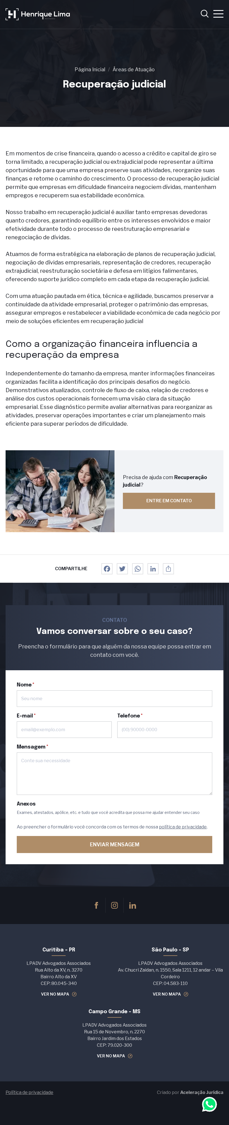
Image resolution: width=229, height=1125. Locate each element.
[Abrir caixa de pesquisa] (205, 14)
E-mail (25, 716)
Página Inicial (90, 69)
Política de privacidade (29, 1092)
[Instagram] (114, 905)
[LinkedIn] (153, 568)
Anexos (26, 804)
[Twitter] (122, 568)
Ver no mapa (55, 994)
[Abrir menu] (218, 14)
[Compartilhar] (168, 568)
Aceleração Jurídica (201, 1092)
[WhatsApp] (137, 568)
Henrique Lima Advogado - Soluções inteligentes (38, 14)
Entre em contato (169, 500)
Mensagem (31, 747)
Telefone (128, 716)
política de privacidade (183, 827)
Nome (24, 685)
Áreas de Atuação (134, 69)
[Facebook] (107, 568)
